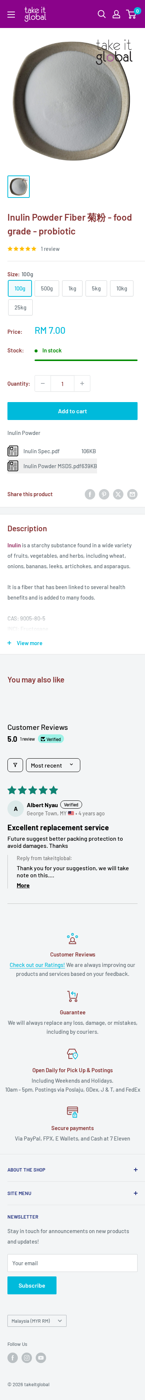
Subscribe (32, 1285)
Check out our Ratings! (37, 964)
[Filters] (15, 765)
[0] (131, 14)
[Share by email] (132, 494)
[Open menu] (11, 15)
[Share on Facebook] (90, 494)
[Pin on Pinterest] (104, 494)
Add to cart (72, 410)
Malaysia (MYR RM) (31, 1321)
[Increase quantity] (82, 383)
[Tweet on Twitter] (118, 494)
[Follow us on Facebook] (12, 1358)
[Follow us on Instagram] (27, 1358)
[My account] (116, 14)
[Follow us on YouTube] (41, 1358)
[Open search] (102, 14)
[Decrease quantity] (43, 383)
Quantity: (18, 383)
